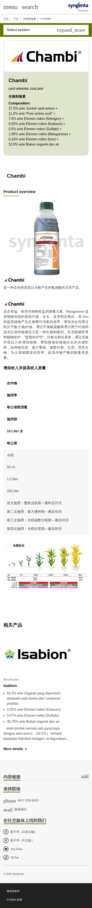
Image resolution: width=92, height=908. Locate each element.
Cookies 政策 (14, 899)
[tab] (46, 777)
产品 (15, 18)
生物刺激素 (29, 18)
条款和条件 (13, 891)
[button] (15, 749)
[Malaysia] (78, 5)
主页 (6, 18)
